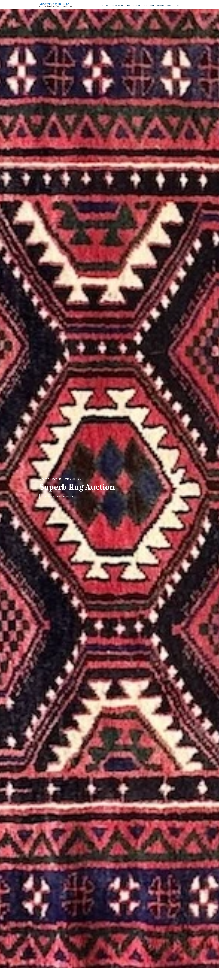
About (152, 5)
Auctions (105, 5)
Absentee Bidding (133, 5)
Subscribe (160, 5)
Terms (145, 5)
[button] (124, 5)
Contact (170, 5)
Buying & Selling (117, 5)
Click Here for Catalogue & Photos (58, 496)
